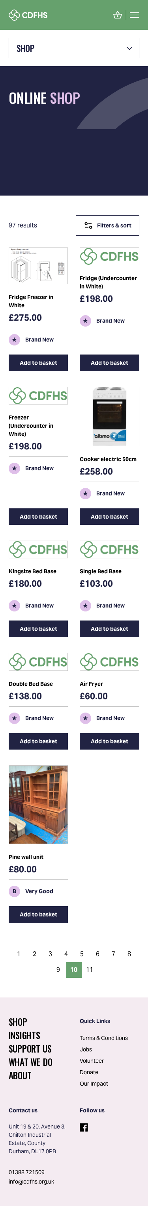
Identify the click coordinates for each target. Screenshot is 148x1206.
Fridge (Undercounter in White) (108, 282)
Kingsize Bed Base (32, 571)
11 (89, 970)
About (20, 1075)
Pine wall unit (26, 857)
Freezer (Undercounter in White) (31, 426)
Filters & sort (114, 225)
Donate (89, 1072)
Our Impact (94, 1083)
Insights (24, 1035)
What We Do (30, 1062)
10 (73, 970)
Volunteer (92, 1060)
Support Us (30, 1048)
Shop (25, 48)
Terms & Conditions (104, 1038)
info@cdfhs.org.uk (31, 1181)
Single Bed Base (101, 571)
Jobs (86, 1049)
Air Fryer (91, 683)
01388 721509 (27, 1172)
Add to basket (38, 362)
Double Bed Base (31, 683)
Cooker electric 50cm (108, 459)
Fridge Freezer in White (31, 301)
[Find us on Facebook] (83, 1126)
